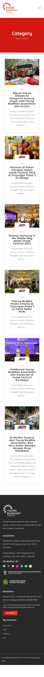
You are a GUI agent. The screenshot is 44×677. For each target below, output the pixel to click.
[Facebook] (4, 566)
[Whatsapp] (26, 566)
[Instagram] (8, 566)
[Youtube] (13, 566)
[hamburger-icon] (39, 7)
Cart (4, 638)
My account (7, 625)
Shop (4, 630)
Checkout (6, 634)
